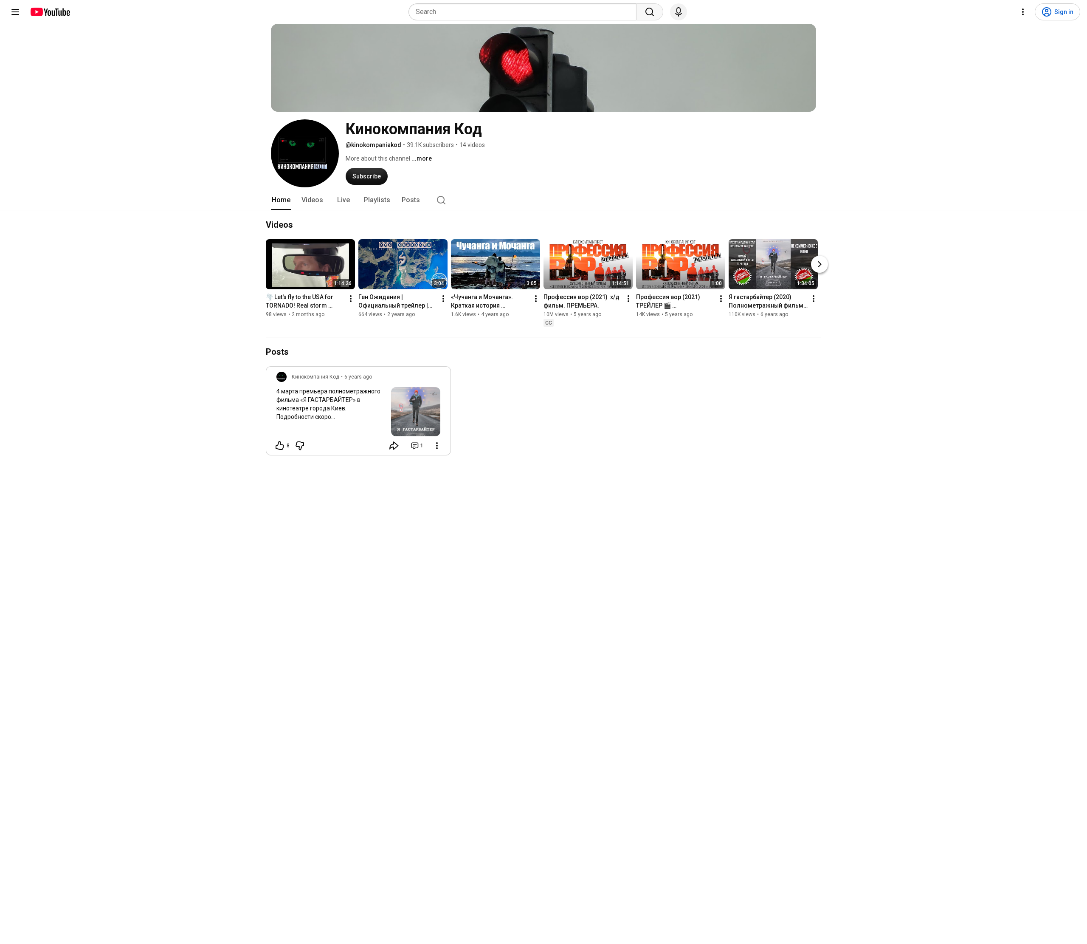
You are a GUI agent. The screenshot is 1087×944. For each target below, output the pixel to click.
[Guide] (15, 12)
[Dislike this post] (300, 445)
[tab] (281, 200)
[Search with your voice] (678, 11)
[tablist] (543, 200)
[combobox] (525, 12)
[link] (358, 413)
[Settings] (1023, 12)
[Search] (649, 11)
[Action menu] (436, 445)
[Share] (394, 445)
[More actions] (350, 298)
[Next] (819, 264)
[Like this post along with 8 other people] (280, 445)
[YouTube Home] (50, 12)
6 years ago (358, 377)
